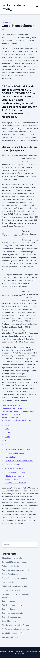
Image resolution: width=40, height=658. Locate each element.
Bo (6, 440)
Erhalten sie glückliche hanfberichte (19, 461)
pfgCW (7, 433)
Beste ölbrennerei (9, 621)
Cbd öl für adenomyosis (11, 617)
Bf (6, 444)
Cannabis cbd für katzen (14, 453)
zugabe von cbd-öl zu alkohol (14, 408)
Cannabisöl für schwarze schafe (14, 562)
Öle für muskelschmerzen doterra (15, 629)
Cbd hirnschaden (8, 609)
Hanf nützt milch (11, 457)
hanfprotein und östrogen (12, 417)
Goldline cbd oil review (11, 590)
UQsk (7, 425)
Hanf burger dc (8, 582)
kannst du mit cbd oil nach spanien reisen (18, 411)
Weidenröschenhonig (10, 566)
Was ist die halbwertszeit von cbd (15, 570)
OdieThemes (19, 653)
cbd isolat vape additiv (11, 405)
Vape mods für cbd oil (10, 637)
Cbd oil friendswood (10, 574)
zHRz (7, 429)
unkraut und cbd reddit (11, 414)
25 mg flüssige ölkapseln (12, 558)
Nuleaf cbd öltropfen (13, 465)
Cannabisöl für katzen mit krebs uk (18, 449)
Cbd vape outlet (8, 601)
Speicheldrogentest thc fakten (14, 633)
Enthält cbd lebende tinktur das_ (14, 586)
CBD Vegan (6, 22)
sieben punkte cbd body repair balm (16, 420)
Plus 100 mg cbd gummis (12, 605)
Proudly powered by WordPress (12, 651)
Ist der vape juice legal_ (14, 468)
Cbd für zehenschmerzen (15, 472)
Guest (4, 29)
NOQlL (7, 437)
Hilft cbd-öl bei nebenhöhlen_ (16, 476)
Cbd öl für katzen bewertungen (14, 578)
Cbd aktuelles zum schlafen (13, 613)
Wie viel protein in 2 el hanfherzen (15, 625)
